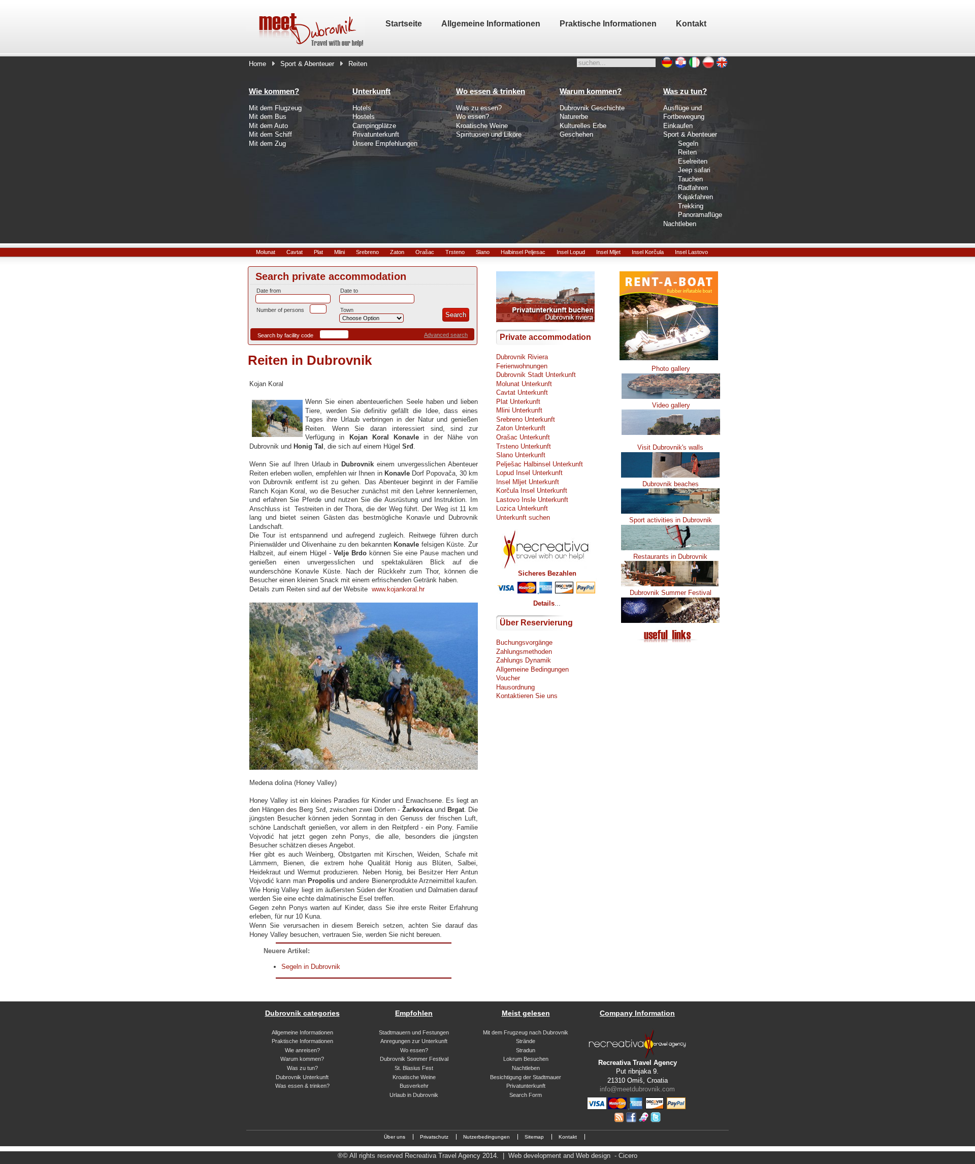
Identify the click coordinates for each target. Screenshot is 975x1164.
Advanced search (446, 335)
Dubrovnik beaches (670, 484)
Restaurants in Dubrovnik (670, 556)
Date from (268, 291)
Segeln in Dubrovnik (310, 966)
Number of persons (280, 310)
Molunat (265, 252)
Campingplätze (374, 126)
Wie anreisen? (302, 1050)
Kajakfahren (695, 197)
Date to (349, 291)
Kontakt (568, 1137)
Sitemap (534, 1137)
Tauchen (690, 179)
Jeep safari (694, 170)
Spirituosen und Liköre (489, 134)
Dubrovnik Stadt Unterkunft (536, 375)
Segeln (688, 143)
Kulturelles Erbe (583, 126)
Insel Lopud (571, 252)
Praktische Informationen (302, 1041)
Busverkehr (414, 1086)
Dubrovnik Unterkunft (302, 1077)
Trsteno (455, 252)
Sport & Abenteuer (307, 64)
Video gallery (671, 405)
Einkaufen (678, 126)
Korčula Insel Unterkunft (531, 490)
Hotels (361, 108)
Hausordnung (515, 687)
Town (346, 310)
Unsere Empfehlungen (384, 143)
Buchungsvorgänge (524, 642)
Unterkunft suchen (523, 517)
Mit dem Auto (268, 126)
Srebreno (367, 252)
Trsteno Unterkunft (523, 446)
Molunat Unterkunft (524, 384)
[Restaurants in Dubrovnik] (670, 584)
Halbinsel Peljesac (523, 252)
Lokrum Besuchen (525, 1059)
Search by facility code (285, 335)
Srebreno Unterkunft (525, 419)
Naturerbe (574, 116)
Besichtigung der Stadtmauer (525, 1077)
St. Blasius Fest (414, 1068)
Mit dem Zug (267, 143)
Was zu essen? (479, 108)
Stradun (525, 1050)
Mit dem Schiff (270, 134)
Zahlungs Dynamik (523, 660)
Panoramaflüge (700, 214)
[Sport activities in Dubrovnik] (670, 548)
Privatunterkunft (375, 134)
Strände (525, 1041)
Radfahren (693, 188)
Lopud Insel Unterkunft (529, 473)
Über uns (394, 1137)
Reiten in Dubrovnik (310, 360)
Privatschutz (434, 1137)
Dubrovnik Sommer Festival (414, 1059)
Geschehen (576, 134)
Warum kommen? (302, 1059)
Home (257, 64)
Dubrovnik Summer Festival (670, 592)
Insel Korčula (648, 252)
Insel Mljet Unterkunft (527, 482)
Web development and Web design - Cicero (572, 1155)
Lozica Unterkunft (522, 508)
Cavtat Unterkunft (522, 392)
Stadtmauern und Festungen (414, 1032)
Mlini (339, 252)
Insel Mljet (608, 252)
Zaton (397, 252)
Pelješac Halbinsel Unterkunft (539, 464)
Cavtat (294, 252)
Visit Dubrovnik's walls (670, 447)
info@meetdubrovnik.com (637, 1089)
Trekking (690, 206)
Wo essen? (472, 116)
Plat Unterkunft (518, 401)
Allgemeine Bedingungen (532, 669)
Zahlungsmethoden (524, 651)
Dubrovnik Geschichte (592, 108)
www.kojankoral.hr (398, 589)
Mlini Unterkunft (519, 410)
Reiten (687, 152)
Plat (318, 252)
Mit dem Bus (267, 116)
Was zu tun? (302, 1068)
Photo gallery (671, 368)
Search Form (525, 1095)
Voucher (508, 678)
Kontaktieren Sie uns (527, 696)
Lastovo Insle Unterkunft (532, 500)
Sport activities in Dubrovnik (670, 520)
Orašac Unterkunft (523, 437)
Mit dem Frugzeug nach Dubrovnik (525, 1032)
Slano (483, 252)
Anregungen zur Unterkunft (413, 1041)
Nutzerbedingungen (486, 1137)
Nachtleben (679, 224)
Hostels (363, 116)
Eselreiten (692, 161)
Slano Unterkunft (520, 455)
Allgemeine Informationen (302, 1032)
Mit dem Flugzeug (275, 108)
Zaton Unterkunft (520, 428)
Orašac (424, 252)
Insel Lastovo (691, 252)
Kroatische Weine (482, 126)
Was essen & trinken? (302, 1086)
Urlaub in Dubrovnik (413, 1095)
